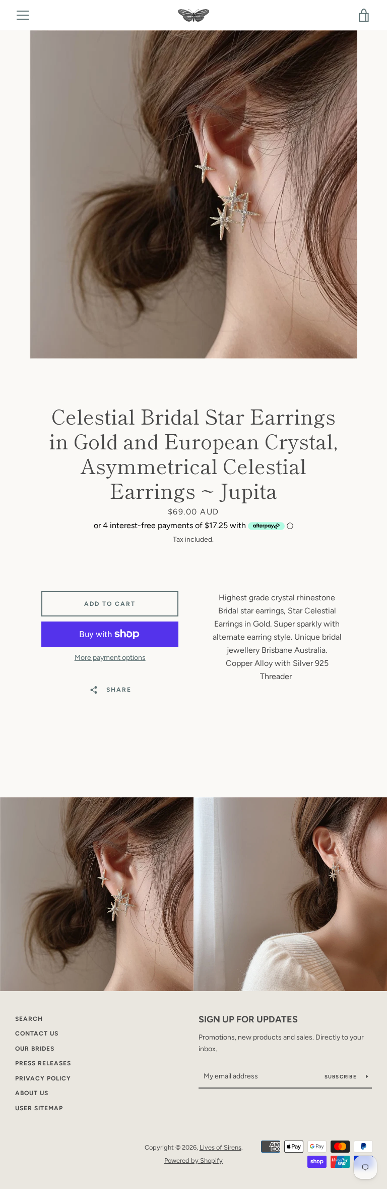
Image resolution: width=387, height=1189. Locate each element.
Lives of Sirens (220, 1147)
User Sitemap (39, 1108)
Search (29, 1018)
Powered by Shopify (193, 1160)
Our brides (34, 1048)
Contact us (36, 1033)
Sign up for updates (248, 1019)
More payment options (110, 657)
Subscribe (342, 1076)
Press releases (43, 1063)
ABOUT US (31, 1093)
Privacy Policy (43, 1078)
